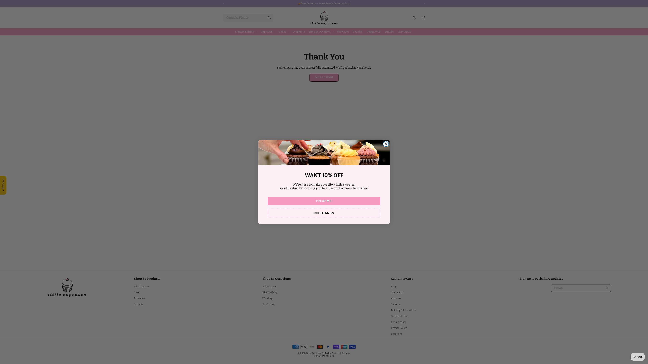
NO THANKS (324, 213)
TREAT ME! (324, 201)
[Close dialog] (385, 144)
